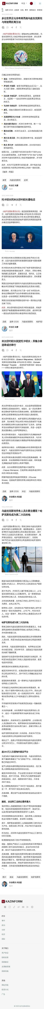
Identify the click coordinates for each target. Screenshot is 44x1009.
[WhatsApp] (7, 27)
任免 (22, 10)
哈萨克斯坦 (35, 877)
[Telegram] (11, 27)
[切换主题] (33, 3)
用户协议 (5, 953)
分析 (3, 930)
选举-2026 (9, 10)
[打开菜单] (40, 3)
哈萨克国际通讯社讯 (11, 34)
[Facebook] (16, 27)
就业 (11, 877)
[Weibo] (18, 907)
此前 (3, 307)
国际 (3, 939)
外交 (24, 491)
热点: (3, 10)
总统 (4, 322)
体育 (4, 180)
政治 (3, 925)
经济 (3, 934)
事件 (26, 10)
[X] (20, 27)
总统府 (16, 10)
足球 (26, 180)
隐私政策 (5, 957)
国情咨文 (32, 10)
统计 (4, 877)
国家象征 (5, 962)
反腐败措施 (6, 966)
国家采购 (5, 971)
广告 (3, 994)
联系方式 (5, 989)
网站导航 (5, 985)
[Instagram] (3, 27)
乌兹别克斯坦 (15, 180)
